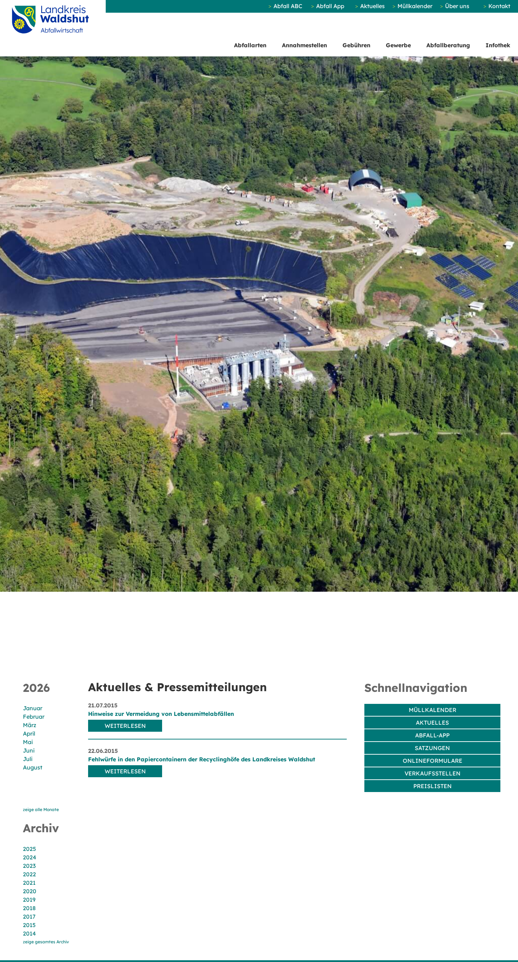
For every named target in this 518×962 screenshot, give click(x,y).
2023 (29, 865)
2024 (29, 857)
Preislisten (432, 786)
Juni (29, 750)
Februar (33, 716)
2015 (29, 924)
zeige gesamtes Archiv (46, 941)
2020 (29, 891)
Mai (28, 741)
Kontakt (499, 6)
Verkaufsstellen (433, 773)
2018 (29, 908)
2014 (29, 933)
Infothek (498, 45)
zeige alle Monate (41, 809)
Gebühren (356, 45)
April (29, 733)
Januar (32, 708)
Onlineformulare (432, 760)
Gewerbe (398, 45)
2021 (29, 882)
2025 (29, 848)
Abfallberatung (448, 45)
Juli (27, 758)
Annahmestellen (304, 45)
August (32, 767)
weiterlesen (125, 725)
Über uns (457, 6)
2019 (29, 899)
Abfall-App (432, 735)
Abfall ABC (287, 6)
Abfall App (330, 6)
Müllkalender (414, 6)
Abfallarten (250, 45)
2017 (29, 916)
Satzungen (432, 747)
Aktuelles (372, 6)
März (29, 725)
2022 (29, 874)
